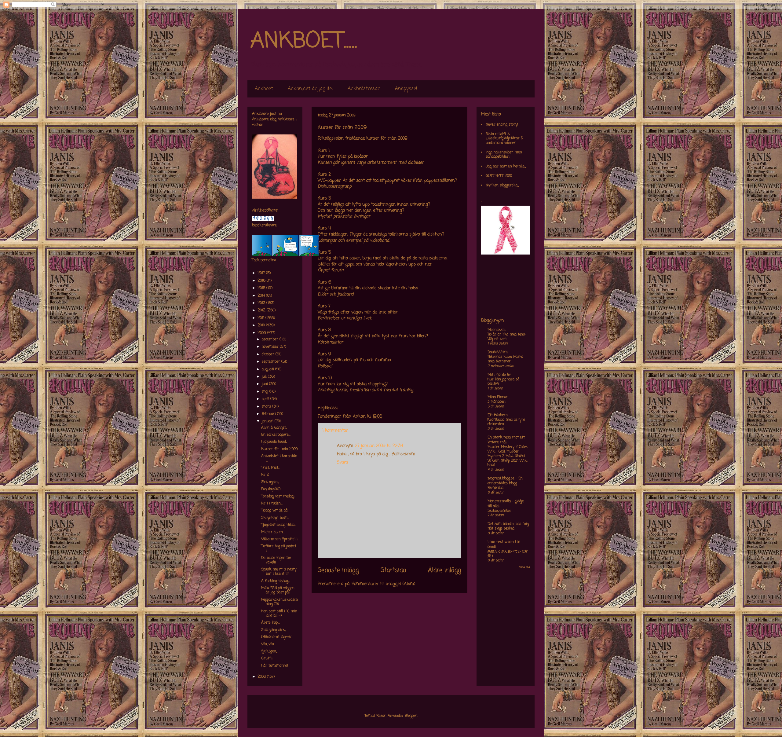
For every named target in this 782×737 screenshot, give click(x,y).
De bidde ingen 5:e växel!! (276, 560)
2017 (262, 273)
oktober (269, 354)
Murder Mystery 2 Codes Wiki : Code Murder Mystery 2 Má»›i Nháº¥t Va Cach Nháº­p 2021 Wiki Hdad (508, 456)
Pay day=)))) (270, 489)
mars (267, 406)
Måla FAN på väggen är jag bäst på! (277, 590)
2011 (261, 318)
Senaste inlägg (338, 570)
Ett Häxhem (498, 415)
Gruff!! (266, 658)
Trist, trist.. (270, 468)
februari (269, 414)
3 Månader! (497, 402)
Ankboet (264, 89)
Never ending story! (502, 124)
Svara (342, 463)
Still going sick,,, (273, 630)
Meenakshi (497, 330)
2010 (262, 325)
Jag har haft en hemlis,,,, (506, 166)
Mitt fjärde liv (499, 375)
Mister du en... (273, 532)
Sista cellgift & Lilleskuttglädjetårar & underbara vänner (504, 138)
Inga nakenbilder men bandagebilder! (504, 155)
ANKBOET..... (303, 41)
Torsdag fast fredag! (277, 496)
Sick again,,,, (270, 482)
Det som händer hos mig (508, 524)
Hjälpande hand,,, (274, 442)
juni (265, 384)
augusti (268, 369)
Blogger (411, 716)
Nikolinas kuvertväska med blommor (505, 359)
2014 (262, 296)
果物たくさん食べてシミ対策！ (508, 554)
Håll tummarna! (274, 666)
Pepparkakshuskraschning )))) (279, 602)
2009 (262, 333)
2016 (262, 281)
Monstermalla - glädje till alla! (506, 504)
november (271, 347)
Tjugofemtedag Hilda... (278, 525)
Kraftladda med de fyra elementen (506, 422)
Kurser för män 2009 (279, 449)
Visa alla (524, 567)
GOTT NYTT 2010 (499, 176)
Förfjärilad (495, 488)
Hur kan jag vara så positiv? (503, 382)
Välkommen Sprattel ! (279, 539)
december (271, 339)
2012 (262, 310)
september (271, 362)
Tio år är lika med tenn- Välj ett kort (507, 337)
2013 (262, 303)
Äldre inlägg (444, 570)
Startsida (393, 570)
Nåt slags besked (501, 528)
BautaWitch (498, 352)
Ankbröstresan (364, 89)
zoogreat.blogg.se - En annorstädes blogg (505, 481)
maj (265, 391)
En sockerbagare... (276, 435)
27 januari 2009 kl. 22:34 (379, 446)
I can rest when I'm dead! (504, 544)
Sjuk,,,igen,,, (269, 651)
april (266, 399)
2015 (262, 288)
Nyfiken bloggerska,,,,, (502, 185)
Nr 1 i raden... (272, 503)
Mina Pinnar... (499, 397)
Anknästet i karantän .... (279, 458)
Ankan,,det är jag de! (310, 89)
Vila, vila (267, 644)
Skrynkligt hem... (275, 518)
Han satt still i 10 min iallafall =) (279, 613)
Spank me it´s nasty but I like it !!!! (278, 572)
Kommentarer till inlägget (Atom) (383, 584)
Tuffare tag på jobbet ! (278, 548)
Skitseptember (499, 511)
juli (265, 377)
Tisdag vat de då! (274, 510)
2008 (262, 677)
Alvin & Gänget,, (274, 428)
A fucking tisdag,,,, (275, 581)
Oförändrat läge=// (276, 637)
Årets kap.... (270, 622)
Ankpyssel (406, 89)
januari (268, 421)
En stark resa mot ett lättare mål (506, 440)
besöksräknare (264, 225)
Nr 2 (265, 475)
